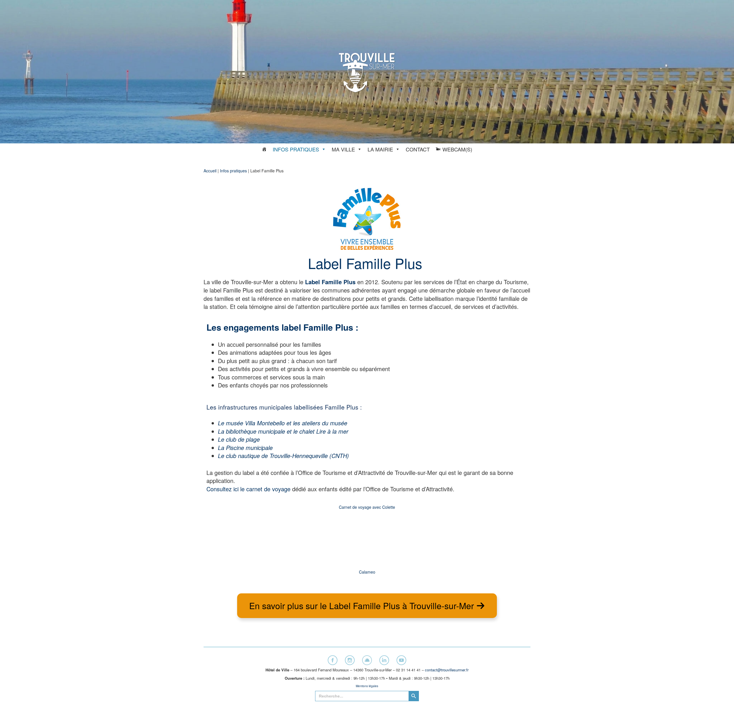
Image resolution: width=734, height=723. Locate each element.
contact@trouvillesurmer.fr (446, 670)
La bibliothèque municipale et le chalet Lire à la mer (283, 431)
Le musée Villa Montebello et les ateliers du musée (282, 423)
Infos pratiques (296, 149)
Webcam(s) (457, 149)
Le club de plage (239, 439)
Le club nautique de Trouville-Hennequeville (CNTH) (283, 455)
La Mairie (380, 149)
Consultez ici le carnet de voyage (248, 489)
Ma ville (343, 149)
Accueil (210, 171)
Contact (418, 149)
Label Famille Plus (330, 282)
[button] (367, 605)
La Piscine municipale (245, 447)
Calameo (367, 572)
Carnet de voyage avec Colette (367, 507)
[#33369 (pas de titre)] (264, 149)
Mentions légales (367, 686)
